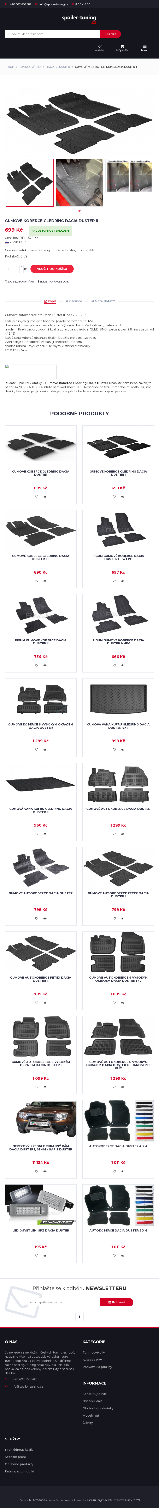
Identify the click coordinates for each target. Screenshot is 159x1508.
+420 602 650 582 (19, 4)
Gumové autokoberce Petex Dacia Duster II (40, 979)
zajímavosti (105, 1500)
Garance (75, 301)
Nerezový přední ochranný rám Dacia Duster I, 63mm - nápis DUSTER (40, 1147)
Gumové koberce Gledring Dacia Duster (40, 473)
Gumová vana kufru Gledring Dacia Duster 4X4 (118, 726)
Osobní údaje (92, 1401)
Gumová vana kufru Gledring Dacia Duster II (40, 810)
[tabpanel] (30, 183)
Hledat (110, 34)
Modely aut (91, 1415)
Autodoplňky (92, 1360)
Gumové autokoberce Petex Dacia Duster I (118, 894)
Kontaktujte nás (95, 1394)
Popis (51, 301)
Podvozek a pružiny (97, 1367)
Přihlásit (118, 1302)
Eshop (9, 66)
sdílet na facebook (54, 281)
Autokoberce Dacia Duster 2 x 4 (118, 1230)
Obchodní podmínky (98, 1408)
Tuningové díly (30, 66)
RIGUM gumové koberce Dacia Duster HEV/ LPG (118, 557)
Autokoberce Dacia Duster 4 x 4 (118, 1146)
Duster (64, 66)
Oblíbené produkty (19, 1464)
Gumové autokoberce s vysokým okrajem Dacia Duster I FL (118, 979)
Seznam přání (15, 1457)
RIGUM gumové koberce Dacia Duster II (40, 641)
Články (88, 1423)
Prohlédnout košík (19, 1450)
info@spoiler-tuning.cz (53, 4)
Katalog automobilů (19, 1471)
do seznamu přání (21, 281)
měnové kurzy (123, 1500)
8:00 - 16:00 (82, 4)
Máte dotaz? (104, 301)
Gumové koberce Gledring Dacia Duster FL (40, 557)
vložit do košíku (52, 269)
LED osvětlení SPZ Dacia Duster (40, 1230)
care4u (91, 1500)
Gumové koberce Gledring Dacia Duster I (118, 473)
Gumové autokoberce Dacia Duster (118, 809)
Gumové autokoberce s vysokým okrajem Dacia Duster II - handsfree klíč (118, 1065)
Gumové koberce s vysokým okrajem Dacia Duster (40, 726)
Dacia (50, 66)
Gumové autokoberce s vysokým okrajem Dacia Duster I (41, 1063)
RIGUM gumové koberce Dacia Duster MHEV (118, 641)
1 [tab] (79, 211)
